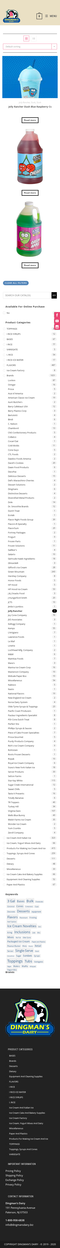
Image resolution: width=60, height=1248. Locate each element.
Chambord (13, 428)
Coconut (10, 906)
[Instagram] (57, 327)
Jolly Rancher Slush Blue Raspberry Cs (30, 106)
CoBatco (12, 436)
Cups (37, 906)
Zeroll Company (16, 832)
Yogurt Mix (12, 969)
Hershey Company (17, 576)
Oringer (12, 384)
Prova (11, 389)
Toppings (15, 961)
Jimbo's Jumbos (15, 606)
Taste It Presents (16, 793)
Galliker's (12, 549)
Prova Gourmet (15, 737)
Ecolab (11, 515)
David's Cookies (16, 462)
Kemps (11, 628)
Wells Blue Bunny (16, 815)
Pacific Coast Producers (19, 710)
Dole (10, 502)
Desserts (11, 858)
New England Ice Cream (19, 697)
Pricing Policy (13, 1170)
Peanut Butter (14, 946)
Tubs (28, 961)
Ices (39, 927)
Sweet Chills (14, 789)
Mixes (10, 937)
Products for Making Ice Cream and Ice (26, 848)
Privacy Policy (13, 1184)
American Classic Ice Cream (21, 397)
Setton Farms (14, 776)
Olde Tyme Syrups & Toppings (23, 706)
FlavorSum (13, 528)
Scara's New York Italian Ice (21, 767)
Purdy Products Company (21, 741)
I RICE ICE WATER (15, 359)
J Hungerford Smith (17, 597)
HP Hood (12, 584)
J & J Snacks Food (16, 593)
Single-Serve (24, 951)
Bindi (10, 419)
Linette (11, 645)
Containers (29, 906)
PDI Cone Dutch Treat (18, 719)
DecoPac (12, 471)
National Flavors (16, 693)
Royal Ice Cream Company (21, 763)
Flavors (12, 917)
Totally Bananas (16, 797)
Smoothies (10, 956)
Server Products (16, 771)
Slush (33, 102)
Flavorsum (24, 917)
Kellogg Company (16, 623)
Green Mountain (16, 571)
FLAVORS (11, 365)
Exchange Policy (15, 1180)
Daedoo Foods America (19, 458)
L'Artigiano (13, 632)
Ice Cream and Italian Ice (19, 837)
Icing (9, 932)
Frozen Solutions (16, 545)
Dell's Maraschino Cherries (21, 480)
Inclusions (22, 932)
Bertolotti (13, 415)
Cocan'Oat (13, 441)
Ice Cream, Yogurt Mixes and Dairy (24, 843)
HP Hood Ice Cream (18, 589)
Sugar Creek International (20, 784)
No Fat (18, 937)
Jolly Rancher (24, 102)
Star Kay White (15, 780)
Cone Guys (13, 449)
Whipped (33, 966)
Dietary (10, 863)
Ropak (11, 758)
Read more (30, 120)
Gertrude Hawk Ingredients (21, 558)
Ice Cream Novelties (21, 926)
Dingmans (13, 489)
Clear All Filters (16, 283)
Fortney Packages (17, 532)
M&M (11, 654)
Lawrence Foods (16, 636)
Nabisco (12, 684)
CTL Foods (13, 454)
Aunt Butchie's (15, 402)
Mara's (11, 663)
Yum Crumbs (14, 828)
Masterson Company (18, 671)
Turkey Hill (13, 806)
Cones (19, 906)
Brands (10, 375)
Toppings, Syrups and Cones (21, 853)
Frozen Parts (14, 541)
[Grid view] (26, 38)
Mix (38, 932)
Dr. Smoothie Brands (18, 506)
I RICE (9, 344)
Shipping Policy (14, 1175)
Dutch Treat (14, 510)
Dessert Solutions (16, 484)
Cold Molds (13, 445)
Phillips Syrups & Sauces (20, 728)
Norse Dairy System (18, 702)
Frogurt (12, 536)
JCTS (10, 602)
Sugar (18, 955)
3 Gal (11, 901)
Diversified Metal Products (21, 497)
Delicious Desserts (17, 476)
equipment (36, 911)
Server (10, 951)
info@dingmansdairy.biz (19, 1224)
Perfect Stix (13, 723)
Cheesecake (39, 902)
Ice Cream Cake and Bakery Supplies (24, 874)
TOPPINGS (12, 328)
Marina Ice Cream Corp (19, 667)
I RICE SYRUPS (13, 333)
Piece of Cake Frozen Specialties (23, 732)
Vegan (9, 966)
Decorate (11, 911)
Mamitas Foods (15, 658)
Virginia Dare (14, 810)
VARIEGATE (12, 349)
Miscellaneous (15, 680)
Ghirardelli (13, 563)
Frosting (33, 917)
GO (54, 295)
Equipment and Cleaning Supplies (23, 879)
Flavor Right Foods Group (20, 519)
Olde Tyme (27, 937)
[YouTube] (57, 321)
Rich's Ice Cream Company (21, 745)
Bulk (30, 901)
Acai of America (15, 393)
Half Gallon (12, 921)
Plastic (31, 946)
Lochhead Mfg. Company (20, 650)
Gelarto (11, 554)
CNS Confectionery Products (22, 432)
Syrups (37, 956)
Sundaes (27, 955)
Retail (38, 945)
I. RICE (10, 354)
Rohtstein (13, 750)
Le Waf (11, 641)
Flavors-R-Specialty (17, 523)
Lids (33, 932)
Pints (24, 946)
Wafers (16, 966)
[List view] (33, 38)
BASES (10, 339)
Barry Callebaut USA (18, 406)
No (8, 312)
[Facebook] (57, 315)
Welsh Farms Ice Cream (19, 819)
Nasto (11, 689)
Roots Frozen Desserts (19, 754)
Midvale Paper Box (17, 676)
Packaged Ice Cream (18, 941)
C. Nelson (12, 423)
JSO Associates (15, 619)
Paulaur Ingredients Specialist (22, 715)
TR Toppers (13, 802)
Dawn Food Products (18, 467)
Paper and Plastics (16, 884)
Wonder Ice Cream (17, 824)
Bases (20, 901)
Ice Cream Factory (15, 370)
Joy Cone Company (17, 615)
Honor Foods (14, 580)
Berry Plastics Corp (17, 410)
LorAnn (11, 380)
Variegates (38, 961)
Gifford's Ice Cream (17, 567)
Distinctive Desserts (17, 493)
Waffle (25, 966)
